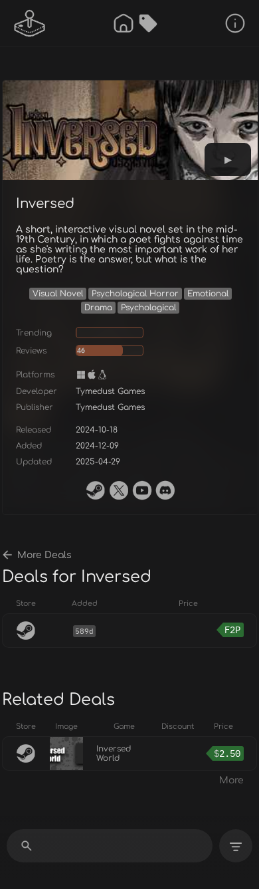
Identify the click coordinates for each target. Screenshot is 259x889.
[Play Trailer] (228, 159)
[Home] (123, 23)
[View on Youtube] (142, 490)
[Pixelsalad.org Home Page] (29, 23)
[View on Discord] (165, 490)
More (231, 780)
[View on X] (119, 490)
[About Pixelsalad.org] (235, 23)
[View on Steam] (95, 490)
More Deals (44, 555)
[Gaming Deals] (148, 23)
